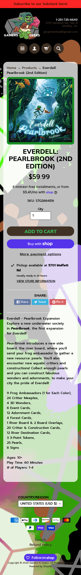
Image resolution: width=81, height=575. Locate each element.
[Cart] (46, 48)
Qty (40, 209)
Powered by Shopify (40, 566)
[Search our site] (58, 48)
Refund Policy (40, 544)
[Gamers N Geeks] (21, 25)
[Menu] (22, 48)
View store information (36, 281)
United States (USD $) (38, 503)
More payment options (40, 254)
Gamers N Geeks (39, 563)
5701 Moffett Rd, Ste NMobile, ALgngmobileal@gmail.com (60, 27)
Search (40, 539)
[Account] (34, 48)
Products (29, 67)
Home (11, 67)
